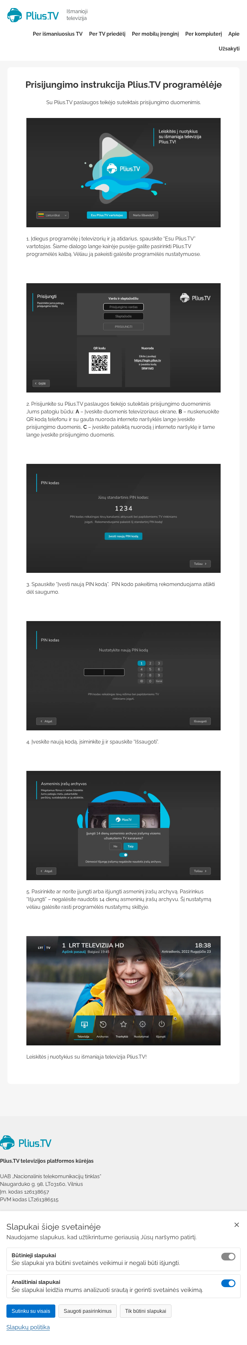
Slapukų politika (28, 1327)
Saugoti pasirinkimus (88, 1311)
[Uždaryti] (236, 1224)
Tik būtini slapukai (145, 1311)
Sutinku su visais (31, 1311)
